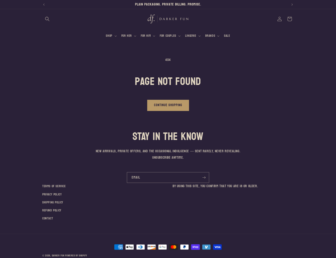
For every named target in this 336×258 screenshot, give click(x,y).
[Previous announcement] (44, 4)
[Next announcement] (292, 4)
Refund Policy (51, 210)
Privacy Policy (52, 194)
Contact (47, 218)
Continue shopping (168, 105)
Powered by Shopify (76, 255)
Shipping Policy (52, 202)
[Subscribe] (204, 177)
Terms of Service (54, 186)
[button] (47, 19)
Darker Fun (58, 255)
